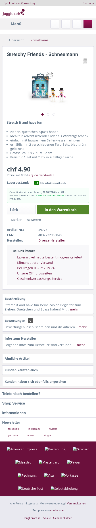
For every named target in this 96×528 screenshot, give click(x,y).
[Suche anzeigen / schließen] (54, 24)
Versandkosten (76, 503)
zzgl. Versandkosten (41, 175)
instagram (34, 428)
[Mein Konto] (76, 24)
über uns (88, 3)
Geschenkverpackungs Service (39, 278)
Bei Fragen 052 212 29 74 (35, 268)
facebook (13, 428)
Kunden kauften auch (21, 370)
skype (47, 435)
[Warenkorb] (87, 24)
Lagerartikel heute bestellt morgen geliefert (49, 257)
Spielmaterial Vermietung (19, 3)
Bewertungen (15, 320)
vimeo (31, 435)
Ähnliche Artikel (17, 358)
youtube (13, 435)
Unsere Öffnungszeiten (34, 273)
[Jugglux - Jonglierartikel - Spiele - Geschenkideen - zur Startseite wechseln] (13, 12)
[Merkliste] (65, 24)
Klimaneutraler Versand (35, 262)
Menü (16, 23)
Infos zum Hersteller (20, 338)
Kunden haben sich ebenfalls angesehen (35, 381)
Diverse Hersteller (51, 240)
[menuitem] (12, 23)
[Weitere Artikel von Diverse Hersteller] (85, 61)
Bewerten (33, 220)
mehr (73, 309)
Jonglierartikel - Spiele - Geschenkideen (48, 518)
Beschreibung (15, 298)
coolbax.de (57, 510)
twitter (53, 428)
